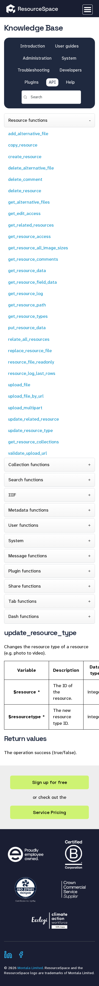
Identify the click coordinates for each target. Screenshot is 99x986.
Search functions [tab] (25, 480)
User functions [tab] (23, 525)
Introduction (32, 46)
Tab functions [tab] (22, 601)
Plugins (32, 82)
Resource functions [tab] (27, 120)
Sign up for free (49, 782)
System (69, 58)
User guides (67, 46)
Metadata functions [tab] (28, 510)
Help (70, 82)
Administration (37, 58)
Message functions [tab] (27, 556)
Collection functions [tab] (29, 465)
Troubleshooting (34, 70)
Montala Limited (30, 968)
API (52, 82)
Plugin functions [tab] (24, 571)
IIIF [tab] (12, 495)
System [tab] (16, 541)
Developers (71, 70)
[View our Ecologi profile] (49, 918)
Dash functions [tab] (23, 616)
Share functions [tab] (24, 586)
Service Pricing (49, 812)
